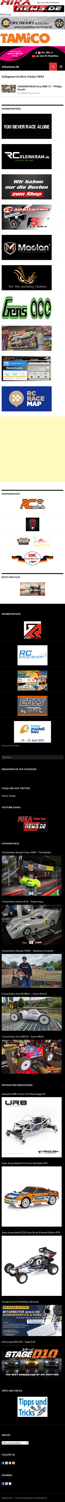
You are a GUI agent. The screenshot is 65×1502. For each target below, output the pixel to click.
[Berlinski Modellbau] (32, 22)
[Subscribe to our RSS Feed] (10, 1463)
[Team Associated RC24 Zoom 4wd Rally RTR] (32, 1196)
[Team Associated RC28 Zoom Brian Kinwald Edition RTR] (32, 1266)
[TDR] (33, 705)
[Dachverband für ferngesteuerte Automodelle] (32, 558)
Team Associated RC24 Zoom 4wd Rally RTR (25, 1163)
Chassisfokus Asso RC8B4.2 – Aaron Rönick (24, 993)
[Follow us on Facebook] (3, 1463)
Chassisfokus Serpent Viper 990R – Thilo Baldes (26, 852)
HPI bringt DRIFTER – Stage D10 (18, 1341)
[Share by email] (10, 1483)
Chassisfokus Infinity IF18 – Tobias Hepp (22, 901)
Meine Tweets (9, 795)
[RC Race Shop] (33, 654)
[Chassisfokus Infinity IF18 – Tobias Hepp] (32, 925)
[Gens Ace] (27, 307)
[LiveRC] (32, 524)
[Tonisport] (27, 125)
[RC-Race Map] (27, 398)
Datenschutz (7, 1498)
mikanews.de (10, 66)
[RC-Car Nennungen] (27, 368)
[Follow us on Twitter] (6, 1463)
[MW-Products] (27, 247)
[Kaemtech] (27, 277)
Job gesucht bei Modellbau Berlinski (20, 1301)
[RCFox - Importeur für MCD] (33, 680)
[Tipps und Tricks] (33, 1406)
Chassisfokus (10, 843)
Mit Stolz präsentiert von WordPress (31, 1498)
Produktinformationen (17, 1085)
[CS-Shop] (27, 186)
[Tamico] (25, 37)
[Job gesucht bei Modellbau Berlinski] (32, 1320)
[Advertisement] (32, 449)
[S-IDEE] (32, 54)
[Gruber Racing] (33, 629)
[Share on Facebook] (3, 1483)
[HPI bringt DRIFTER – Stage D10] (32, 1362)
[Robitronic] (27, 216)
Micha (37, 93)
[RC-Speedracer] (24, 541)
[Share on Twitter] (6, 1483)
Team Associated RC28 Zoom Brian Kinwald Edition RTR (31, 1232)
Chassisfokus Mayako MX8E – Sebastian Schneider (28, 950)
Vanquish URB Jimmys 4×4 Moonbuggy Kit (24, 1093)
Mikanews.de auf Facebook (19, 769)
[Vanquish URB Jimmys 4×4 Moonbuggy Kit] (32, 1127)
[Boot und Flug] (32, 588)
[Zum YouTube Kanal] (33, 823)
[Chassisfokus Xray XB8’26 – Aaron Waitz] (32, 1057)
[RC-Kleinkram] (27, 156)
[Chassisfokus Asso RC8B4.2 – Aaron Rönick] (32, 1014)
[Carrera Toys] (27, 337)
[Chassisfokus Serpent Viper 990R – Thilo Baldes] (32, 876)
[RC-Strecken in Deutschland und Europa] (41, 541)
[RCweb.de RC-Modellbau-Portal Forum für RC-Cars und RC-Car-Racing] (32, 505)
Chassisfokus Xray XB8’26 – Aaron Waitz (23, 1036)
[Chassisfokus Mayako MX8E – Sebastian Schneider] (32, 971)
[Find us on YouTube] (13, 1463)
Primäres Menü (61, 67)
